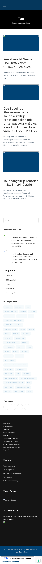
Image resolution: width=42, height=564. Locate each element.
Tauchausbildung (9, 466)
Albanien (8, 307)
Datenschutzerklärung (10, 481)
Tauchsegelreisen (9, 470)
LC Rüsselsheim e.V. (11, 342)
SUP (18, 373)
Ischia (23, 329)
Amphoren (18, 307)
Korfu (7, 333)
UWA (28, 382)
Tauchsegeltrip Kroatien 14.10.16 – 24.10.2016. (20, 183)
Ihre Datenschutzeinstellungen (19, 558)
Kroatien (26, 333)
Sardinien (19, 356)
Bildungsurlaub (11, 280)
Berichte (9, 276)
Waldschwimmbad (23, 387)
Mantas (24, 342)
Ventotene (9, 387)
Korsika (16, 333)
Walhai (7, 391)
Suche (36, 220)
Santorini (8, 356)
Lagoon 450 (20, 338)
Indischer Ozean (10, 329)
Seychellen (9, 369)
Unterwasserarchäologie (14, 382)
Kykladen (8, 338)
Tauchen (26, 373)
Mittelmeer (9, 347)
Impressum (7, 424)
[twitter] (27, 407)
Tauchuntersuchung (28, 378)
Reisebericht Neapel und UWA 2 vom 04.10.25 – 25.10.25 (18, 63)
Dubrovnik (21, 316)
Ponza (15, 351)
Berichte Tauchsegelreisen (12, 473)
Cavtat (32, 311)
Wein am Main (18, 391)
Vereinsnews (7, 477)
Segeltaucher (10, 360)
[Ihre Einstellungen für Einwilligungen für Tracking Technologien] (38, 560)
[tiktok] (6, 407)
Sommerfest (21, 369)
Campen (23, 311)
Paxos (7, 351)
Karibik (31, 329)
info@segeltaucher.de (14, 444)
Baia (28, 307)
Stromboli (8, 373)
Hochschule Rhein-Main (13, 324)
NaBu (29, 347)
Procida (24, 351)
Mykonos (20, 347)
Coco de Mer (9, 316)
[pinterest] (20, 407)
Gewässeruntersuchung (13, 320)
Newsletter (10, 289)
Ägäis (29, 391)
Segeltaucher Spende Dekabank (16, 365)
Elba (31, 316)
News (8, 284)
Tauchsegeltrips (12, 293)
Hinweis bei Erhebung (10, 562)
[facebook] (13, 407)
